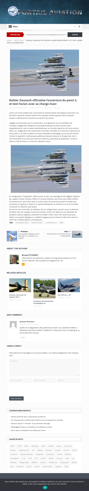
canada (57, 450)
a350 (26, 446)
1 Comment (56, 108)
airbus (59, 446)
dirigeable (39, 454)
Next (66, 231)
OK (45, 487)
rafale (61, 222)
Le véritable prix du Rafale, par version (39, 427)
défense (68, 454)
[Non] (86, 485)
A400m (50, 446)
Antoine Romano (27, 321)
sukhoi (37, 466)
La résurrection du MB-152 (36, 417)
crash (74, 450)
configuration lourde (22, 222)
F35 (36, 458)
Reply (23, 337)
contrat (66, 450)
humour (59, 458)
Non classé (47, 108)
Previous (24, 231)
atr (33, 450)
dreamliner (50, 454)
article (20, 113)
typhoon (58, 466)
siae (11, 466)
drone (59, 454)
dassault (13, 454)
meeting (13, 462)
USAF (66, 466)
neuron (43, 462)
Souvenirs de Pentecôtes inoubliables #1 (43, 302)
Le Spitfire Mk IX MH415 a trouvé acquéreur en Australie (43, 420)
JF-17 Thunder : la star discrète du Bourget (35, 423)
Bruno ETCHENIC (21, 108)
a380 (43, 446)
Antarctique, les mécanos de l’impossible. (59, 235)
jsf (73, 458)
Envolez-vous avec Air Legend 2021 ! (17, 296)
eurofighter (14, 458)
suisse (29, 466)
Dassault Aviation (37, 222)
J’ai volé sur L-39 (64, 295)
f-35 (30, 458)
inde (67, 458)
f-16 (23, 458)
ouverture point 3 (51, 222)
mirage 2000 (24, 462)
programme (64, 462)
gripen (51, 458)
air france (68, 446)
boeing (40, 450)
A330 (19, 446)
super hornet (47, 466)
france (43, 458)
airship (12, 450)
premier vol (53, 462)
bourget (49, 450)
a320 (12, 446)
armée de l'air (24, 450)
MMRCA (34, 462)
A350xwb (34, 446)
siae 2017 (20, 466)
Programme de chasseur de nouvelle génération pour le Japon (36, 35)
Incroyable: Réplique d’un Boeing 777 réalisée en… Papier (29, 236)
